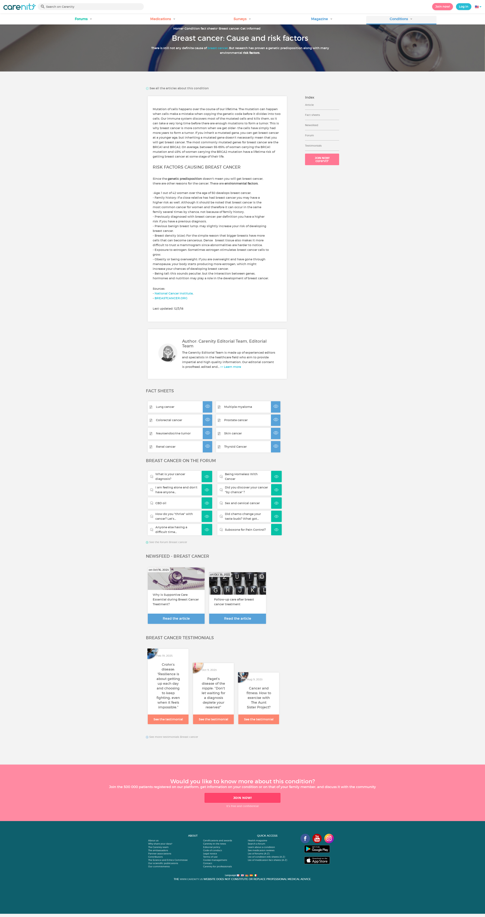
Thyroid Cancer (235, 446)
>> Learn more (230, 367)
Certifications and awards (217, 840)
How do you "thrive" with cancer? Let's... (174, 516)
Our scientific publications (163, 863)
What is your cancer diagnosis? (170, 476)
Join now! (442, 6)
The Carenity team (158, 847)
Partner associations (159, 853)
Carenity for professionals (217, 866)
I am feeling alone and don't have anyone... (176, 489)
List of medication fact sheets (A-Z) (267, 860)
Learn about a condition (261, 847)
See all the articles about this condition (179, 88)
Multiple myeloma (238, 407)
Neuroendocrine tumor (173, 433)
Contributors (155, 856)
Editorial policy (211, 847)
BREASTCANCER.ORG (171, 298)
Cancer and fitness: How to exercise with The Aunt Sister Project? (258, 697)
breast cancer (217, 48)
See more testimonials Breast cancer (173, 737)
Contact (207, 863)
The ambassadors (158, 850)
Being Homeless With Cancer (241, 476)
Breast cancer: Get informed (239, 28)
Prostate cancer (236, 420)
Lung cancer (165, 407)
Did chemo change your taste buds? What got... (243, 516)
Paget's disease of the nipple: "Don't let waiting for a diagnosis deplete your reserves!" (213, 693)
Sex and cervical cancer (242, 503)
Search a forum (256, 843)
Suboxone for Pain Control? (245, 530)
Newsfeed (311, 125)
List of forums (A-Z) (258, 853)
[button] (83, 20)
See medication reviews (261, 850)
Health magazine (257, 840)
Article (309, 105)
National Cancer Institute (174, 293)
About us (153, 840)
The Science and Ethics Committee (168, 860)
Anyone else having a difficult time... (171, 529)
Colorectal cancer (169, 420)
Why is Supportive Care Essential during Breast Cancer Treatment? (176, 599)
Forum (309, 135)
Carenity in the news (214, 843)
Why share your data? (160, 843)
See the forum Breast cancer (168, 542)
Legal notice (210, 853)
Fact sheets (312, 115)
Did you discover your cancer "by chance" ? (246, 489)
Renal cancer (165, 446)
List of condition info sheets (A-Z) (266, 856)
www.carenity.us (191, 879)
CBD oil (160, 503)
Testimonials (313, 145)
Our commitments (159, 866)
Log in (463, 6)
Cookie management (215, 860)
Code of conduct (212, 850)
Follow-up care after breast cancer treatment (234, 601)
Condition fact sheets (201, 28)
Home (178, 28)
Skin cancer (233, 433)
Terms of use (210, 856)
